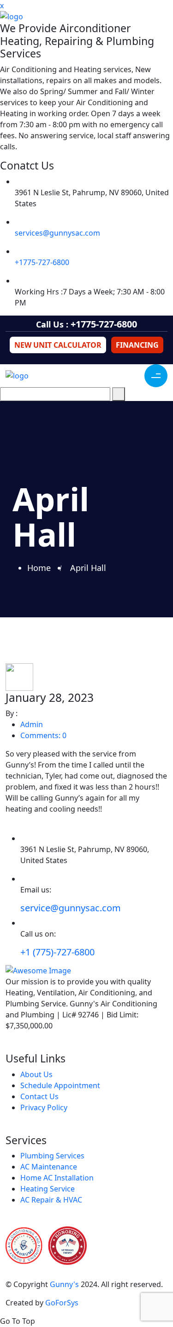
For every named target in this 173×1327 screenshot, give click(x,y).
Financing (137, 345)
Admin (31, 724)
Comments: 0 (43, 735)
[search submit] (118, 394)
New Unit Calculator (57, 345)
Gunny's (64, 1284)
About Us (36, 1074)
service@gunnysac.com (70, 908)
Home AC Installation (57, 1178)
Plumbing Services (52, 1156)
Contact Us (39, 1096)
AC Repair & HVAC (51, 1200)
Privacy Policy (43, 1107)
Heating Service (47, 1189)
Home (41, 567)
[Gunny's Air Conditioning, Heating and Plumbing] (86, 16)
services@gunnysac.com (57, 233)
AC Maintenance (48, 1167)
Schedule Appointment (60, 1085)
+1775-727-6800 (42, 262)
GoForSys (61, 1303)
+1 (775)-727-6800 (57, 952)
